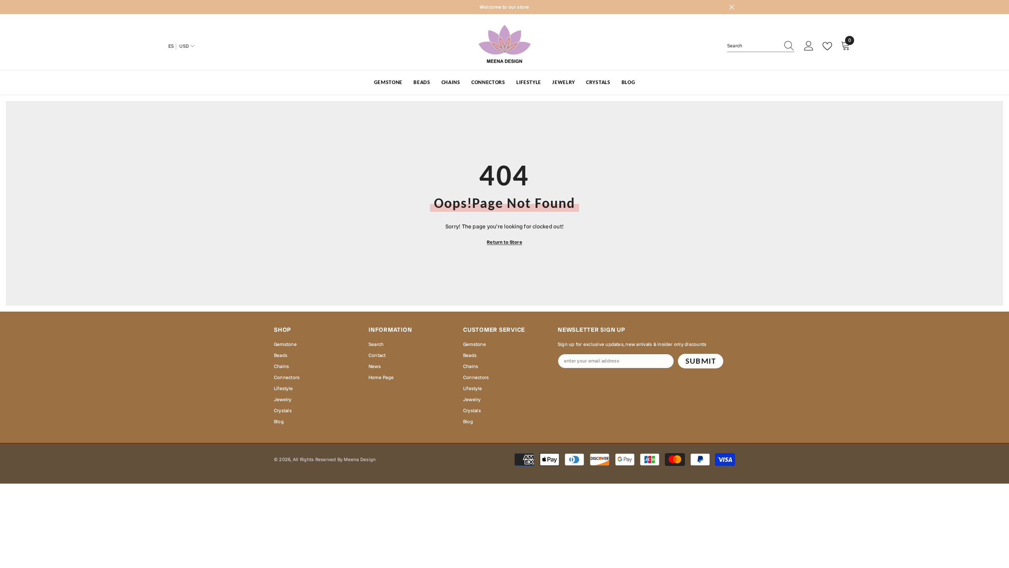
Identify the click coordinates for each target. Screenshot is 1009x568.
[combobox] (753, 46)
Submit (700, 361)
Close (731, 7)
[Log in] (809, 46)
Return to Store (504, 242)
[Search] (760, 46)
